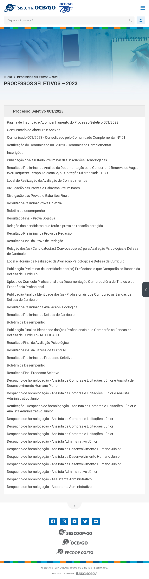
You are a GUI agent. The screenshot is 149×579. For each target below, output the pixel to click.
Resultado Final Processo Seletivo (33, 373)
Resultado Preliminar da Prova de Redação (39, 233)
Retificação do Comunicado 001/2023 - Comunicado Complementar (59, 145)
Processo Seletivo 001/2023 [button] (38, 111)
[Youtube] (74, 521)
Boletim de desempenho (26, 211)
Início (8, 77)
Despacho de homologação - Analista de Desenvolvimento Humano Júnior (64, 449)
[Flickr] (96, 521)
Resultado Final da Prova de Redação (35, 241)
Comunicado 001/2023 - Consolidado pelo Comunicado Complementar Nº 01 (66, 137)
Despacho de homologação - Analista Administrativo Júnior (52, 441)
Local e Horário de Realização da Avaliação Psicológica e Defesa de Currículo (65, 261)
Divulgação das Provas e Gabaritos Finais (38, 196)
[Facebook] (53, 521)
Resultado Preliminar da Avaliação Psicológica (42, 307)
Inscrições (15, 153)
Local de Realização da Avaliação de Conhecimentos (47, 180)
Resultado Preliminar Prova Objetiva (34, 203)
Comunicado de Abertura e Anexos (33, 130)
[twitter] (85, 521)
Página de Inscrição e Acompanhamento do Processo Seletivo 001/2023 (62, 122)
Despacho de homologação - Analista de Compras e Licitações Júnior (60, 419)
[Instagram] (64, 521)
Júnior (60, 426)
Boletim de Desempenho (26, 322)
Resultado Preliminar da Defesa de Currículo (40, 315)
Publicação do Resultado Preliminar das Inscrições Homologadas (57, 160)
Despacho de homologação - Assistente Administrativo (49, 479)
